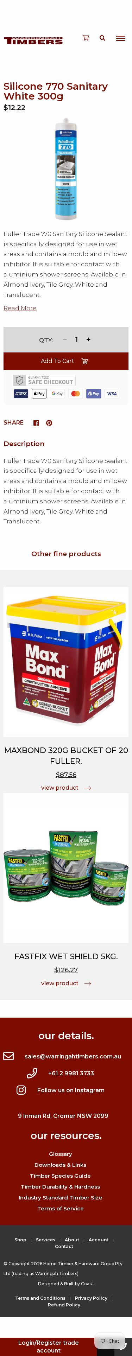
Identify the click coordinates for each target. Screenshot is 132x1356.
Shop (20, 1239)
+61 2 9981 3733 (71, 1073)
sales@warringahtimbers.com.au (73, 1056)
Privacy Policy (91, 1298)
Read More (20, 308)
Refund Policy (64, 1304)
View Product (59, 787)
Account (98, 1239)
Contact (64, 1246)
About (72, 1239)
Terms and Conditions (40, 1298)
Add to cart (57, 361)
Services (45, 1239)
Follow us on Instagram (71, 1090)
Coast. (87, 1283)
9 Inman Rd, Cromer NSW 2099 (63, 1116)
